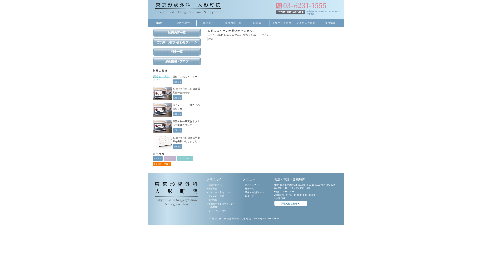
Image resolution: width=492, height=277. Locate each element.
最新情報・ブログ (176, 61)
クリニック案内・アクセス (222, 192)
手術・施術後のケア (255, 192)
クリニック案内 (281, 23)
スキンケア (170, 158)
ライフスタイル (185, 158)
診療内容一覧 (233, 23)
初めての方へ (184, 23)
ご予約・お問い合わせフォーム (177, 42)
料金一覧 (177, 51)
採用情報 (330, 23)
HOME (160, 23)
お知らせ (177, 82)
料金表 (257, 23)
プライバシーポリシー (219, 211)
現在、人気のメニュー (185, 76)
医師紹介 (208, 23)
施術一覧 (249, 188)
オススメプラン (252, 185)
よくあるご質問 (306, 23)
